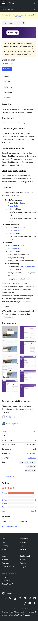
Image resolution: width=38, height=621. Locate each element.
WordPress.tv (8, 567)
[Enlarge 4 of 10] (15, 368)
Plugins (22, 546)
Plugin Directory (7, 9)
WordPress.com (9, 573)
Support (7, 97)
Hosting (5, 546)
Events (22, 560)
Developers (6, 563)
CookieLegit (9, 63)
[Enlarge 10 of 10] (33, 387)
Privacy (5, 549)
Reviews (7, 82)
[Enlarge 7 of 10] (33, 344)
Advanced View (8, 476)
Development (9, 92)
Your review (6, 511)
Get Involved (25, 556)
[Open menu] (35, 3)
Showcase (24, 539)
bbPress (6, 581)
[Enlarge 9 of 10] (33, 372)
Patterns (23, 549)
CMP (21, 462)
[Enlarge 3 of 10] (15, 356)
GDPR (33, 470)
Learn (4, 556)
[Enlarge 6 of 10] (33, 329)
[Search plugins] (23, 23)
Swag (23, 567)
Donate (24, 563)
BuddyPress (7, 584)
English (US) (32, 458)
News (4, 542)
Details (6, 76)
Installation (8, 87)
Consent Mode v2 (30, 462)
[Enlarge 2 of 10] (15, 343)
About (4, 539)
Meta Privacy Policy (27, 267)
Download (7, 69)
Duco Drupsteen (12, 424)
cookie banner (30, 466)
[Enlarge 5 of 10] (15, 382)
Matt (5, 577)
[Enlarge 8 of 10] (33, 358)
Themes (23, 542)
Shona (9, 593)
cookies (27, 470)
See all (33, 511)
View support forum (9, 526)
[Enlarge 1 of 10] (15, 329)
